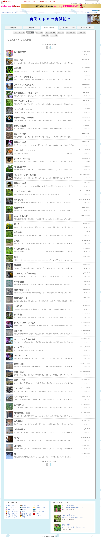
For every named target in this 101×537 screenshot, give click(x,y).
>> (77, 3)
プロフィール (14, 12)
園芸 (4, 3)
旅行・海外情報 (26, 515)
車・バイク (38, 509)
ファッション (12, 507)
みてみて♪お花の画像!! (68, 515)
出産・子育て (12, 505)
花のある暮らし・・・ (68, 525)
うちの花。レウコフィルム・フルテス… (73, 517)
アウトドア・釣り (40, 507)
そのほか (37, 513)
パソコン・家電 (39, 511)
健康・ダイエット (13, 511)
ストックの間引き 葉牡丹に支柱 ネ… (73, 527)
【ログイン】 (96, 12)
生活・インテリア (13, 513)
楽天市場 (97, 3)
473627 (95, 10)
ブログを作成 (90, 3)
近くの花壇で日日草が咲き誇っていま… (73, 507)
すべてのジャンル (40, 515)
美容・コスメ (12, 509)
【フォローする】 (86, 12)
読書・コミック (26, 513)
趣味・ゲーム (26, 507)
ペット (24, 505)
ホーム (3, 12)
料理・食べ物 (12, 515)
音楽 (23, 511)
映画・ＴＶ (25, 509)
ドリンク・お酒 (12, 517)
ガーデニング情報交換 (68, 505)
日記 (8, 12)
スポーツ (37, 505)
